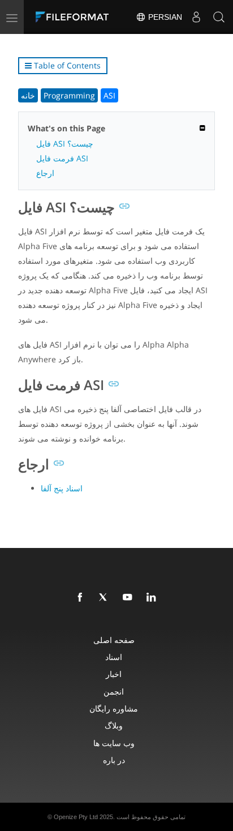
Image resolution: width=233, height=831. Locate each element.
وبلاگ (114, 725)
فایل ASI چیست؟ (64, 143)
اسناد (113, 657)
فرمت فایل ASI (62, 158)
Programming (69, 95)
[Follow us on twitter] (105, 597)
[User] (196, 17)
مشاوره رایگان (113, 708)
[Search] (219, 17)
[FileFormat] (74, 17)
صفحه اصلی (114, 640)
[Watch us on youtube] (129, 597)
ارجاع (45, 173)
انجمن (113, 691)
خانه (28, 95)
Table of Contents (66, 65)
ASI (109, 95)
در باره (114, 760)
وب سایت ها (114, 743)
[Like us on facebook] (82, 597)
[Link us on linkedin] (153, 597)
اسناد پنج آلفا (62, 488)
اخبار (114, 674)
